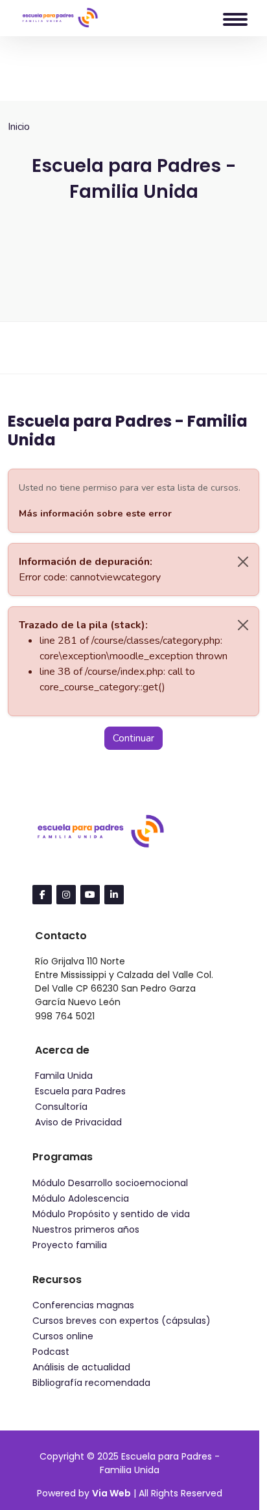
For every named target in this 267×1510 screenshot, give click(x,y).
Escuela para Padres (80, 1091)
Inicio (19, 127)
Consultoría (61, 1106)
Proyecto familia (69, 1245)
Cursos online (62, 1336)
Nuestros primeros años (85, 1229)
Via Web (111, 1493)
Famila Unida (64, 1075)
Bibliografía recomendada (91, 1382)
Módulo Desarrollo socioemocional (110, 1182)
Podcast (50, 1351)
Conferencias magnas (83, 1305)
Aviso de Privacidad (78, 1122)
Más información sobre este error (95, 513)
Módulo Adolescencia (80, 1198)
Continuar (133, 738)
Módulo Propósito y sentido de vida (111, 1213)
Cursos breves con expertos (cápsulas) (121, 1320)
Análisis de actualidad (81, 1367)
